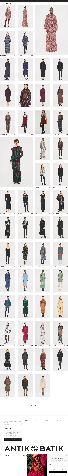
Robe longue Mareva (56, 108)
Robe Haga (37, 187)
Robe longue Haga (56, 134)
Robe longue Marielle (39, 213)
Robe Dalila (20, 55)
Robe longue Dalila (3, 55)
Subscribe (13, 439)
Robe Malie (2, 345)
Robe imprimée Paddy (3, 398)
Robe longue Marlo (3, 213)
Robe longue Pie (38, 266)
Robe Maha (19, 134)
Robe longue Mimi (21, 345)
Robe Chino (20, 266)
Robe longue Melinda (39, 108)
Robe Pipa (19, 398)
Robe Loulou (20, 213)
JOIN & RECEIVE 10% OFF (58, 472)
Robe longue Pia (3, 108)
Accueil (32, 405)
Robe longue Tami (38, 345)
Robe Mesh (2, 266)
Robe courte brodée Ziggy (40, 398)
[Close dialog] (66, 455)
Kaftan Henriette (56, 213)
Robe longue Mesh (56, 345)
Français (5, 455)
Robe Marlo (55, 187)
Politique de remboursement (37, 424)
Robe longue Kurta (3, 134)
